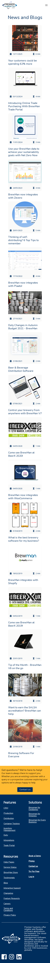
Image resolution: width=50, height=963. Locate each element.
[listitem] (12, 808)
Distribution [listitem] (9, 818)
